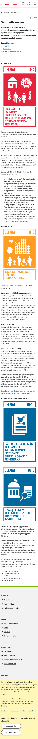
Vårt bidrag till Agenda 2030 (12, 12)
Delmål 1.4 (6, 46)
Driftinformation (10, 664)
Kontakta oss (9, 600)
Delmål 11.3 (7, 49)
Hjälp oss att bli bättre (12, 608)
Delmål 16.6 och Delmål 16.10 (13, 52)
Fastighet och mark (11, 624)
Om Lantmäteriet (10, 636)
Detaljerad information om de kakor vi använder (17, 711)
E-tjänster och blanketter (13, 660)
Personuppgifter (10, 655)
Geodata (7, 632)
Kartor (6, 628)
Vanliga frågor (9, 604)
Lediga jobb (8, 651)
